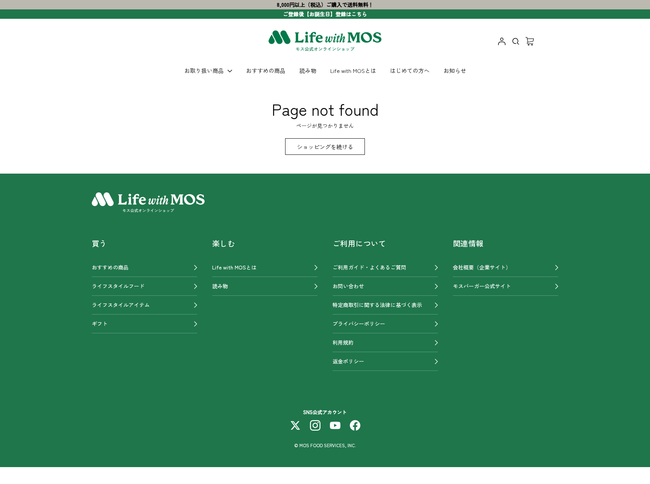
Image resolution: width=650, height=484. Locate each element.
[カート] (530, 41)
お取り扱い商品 (204, 70)
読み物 (307, 70)
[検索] (516, 41)
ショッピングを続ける (325, 146)
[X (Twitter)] (295, 425)
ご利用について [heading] (359, 243)
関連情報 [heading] (468, 243)
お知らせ (454, 70)
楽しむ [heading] (223, 243)
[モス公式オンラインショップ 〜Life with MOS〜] (325, 41)
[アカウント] (502, 41)
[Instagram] (315, 425)
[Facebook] (355, 425)
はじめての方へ (410, 70)
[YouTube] (335, 425)
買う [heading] (99, 243)
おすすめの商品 (266, 70)
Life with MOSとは (353, 70)
